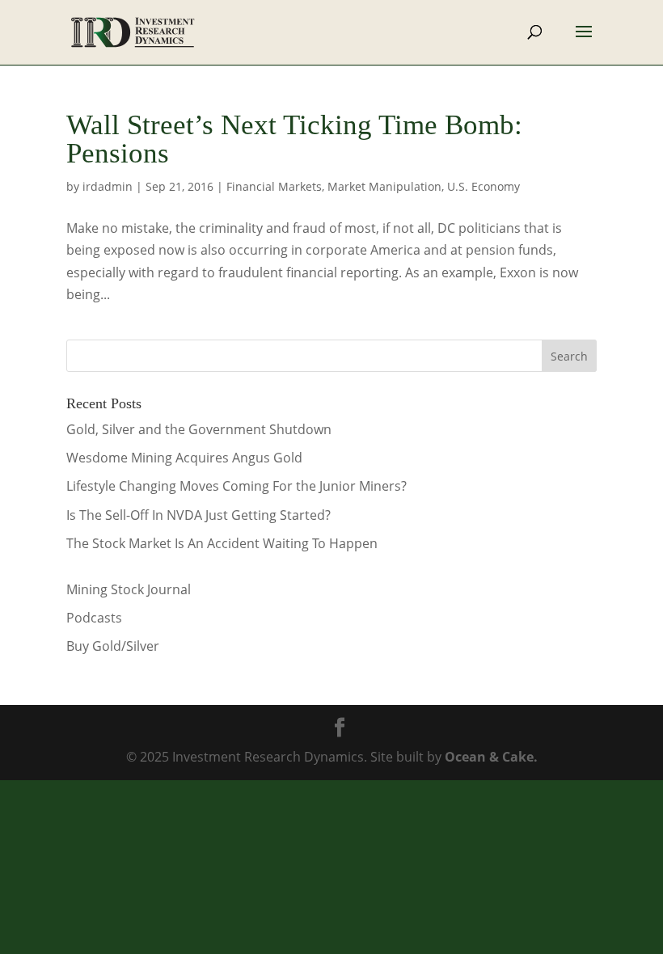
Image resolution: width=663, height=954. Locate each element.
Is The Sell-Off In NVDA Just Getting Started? (198, 515)
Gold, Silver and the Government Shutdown (199, 429)
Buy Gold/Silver (112, 646)
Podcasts (94, 618)
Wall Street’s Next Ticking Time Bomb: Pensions (294, 139)
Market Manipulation (384, 186)
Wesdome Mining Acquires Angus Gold (184, 457)
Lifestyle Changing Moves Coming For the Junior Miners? (236, 486)
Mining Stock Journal (128, 589)
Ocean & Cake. (491, 757)
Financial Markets (274, 186)
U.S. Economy (483, 186)
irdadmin (107, 186)
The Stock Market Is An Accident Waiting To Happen (222, 543)
